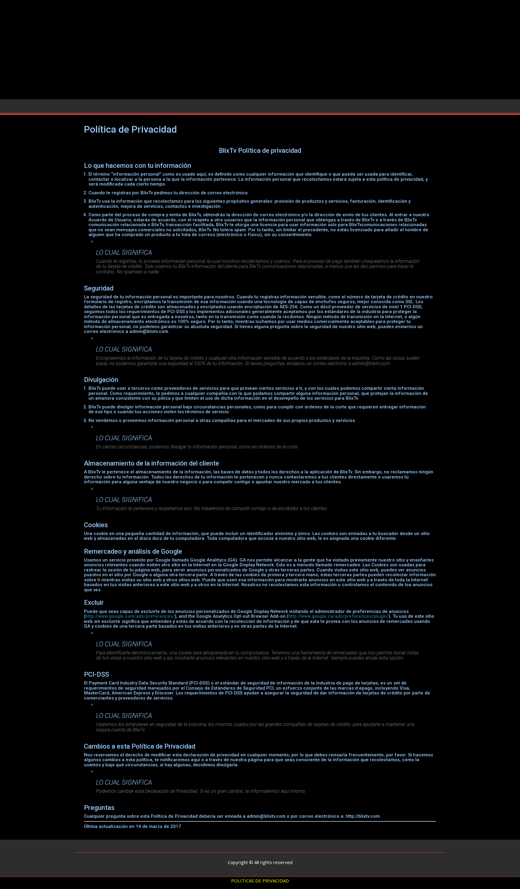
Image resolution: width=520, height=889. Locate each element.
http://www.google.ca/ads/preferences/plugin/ (338, 616)
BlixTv (228, 150)
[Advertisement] (260, 52)
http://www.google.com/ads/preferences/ (130, 616)
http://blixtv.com (363, 816)
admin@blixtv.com (148, 331)
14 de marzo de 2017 (158, 826)
